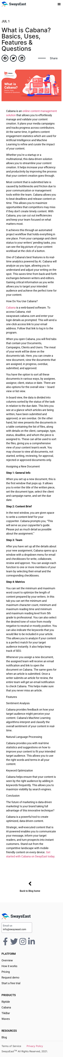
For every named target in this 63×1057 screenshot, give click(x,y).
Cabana (11, 307)
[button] (59, 4)
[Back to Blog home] (30, 883)
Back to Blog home (30, 890)
